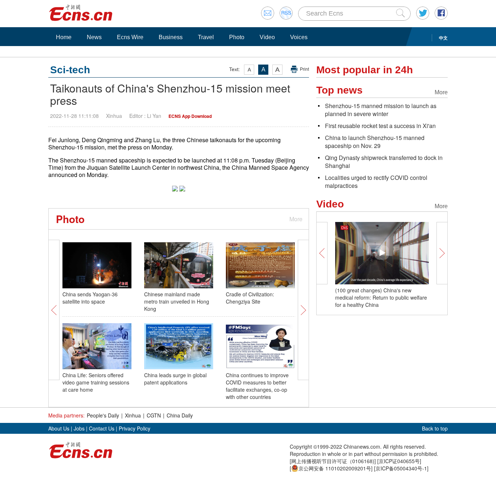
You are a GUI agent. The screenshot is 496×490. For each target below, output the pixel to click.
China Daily (180, 415)
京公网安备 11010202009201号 (334, 468)
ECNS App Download (190, 116)
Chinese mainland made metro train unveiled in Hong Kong (176, 301)
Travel (206, 37)
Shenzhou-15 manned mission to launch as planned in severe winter (380, 110)
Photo (236, 37)
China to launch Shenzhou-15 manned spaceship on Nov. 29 (374, 141)
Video (267, 37)
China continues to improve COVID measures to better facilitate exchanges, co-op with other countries (257, 385)
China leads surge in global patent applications (175, 378)
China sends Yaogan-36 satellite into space (90, 298)
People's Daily (103, 415)
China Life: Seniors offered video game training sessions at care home (95, 382)
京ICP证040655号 (399, 461)
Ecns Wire (130, 37)
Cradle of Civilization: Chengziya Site (250, 298)
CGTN (154, 415)
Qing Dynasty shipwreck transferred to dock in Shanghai (384, 161)
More (295, 219)
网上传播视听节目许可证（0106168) (332, 461)
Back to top (435, 428)
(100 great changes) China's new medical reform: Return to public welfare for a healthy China (381, 297)
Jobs (79, 428)
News (94, 37)
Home (64, 37)
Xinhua (133, 415)
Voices (299, 37)
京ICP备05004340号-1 (401, 468)
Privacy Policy (134, 428)
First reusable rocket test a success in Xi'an (380, 126)
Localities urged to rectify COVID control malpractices (376, 181)
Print (304, 69)
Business (171, 37)
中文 (443, 37)
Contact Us (101, 428)
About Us (58, 428)
